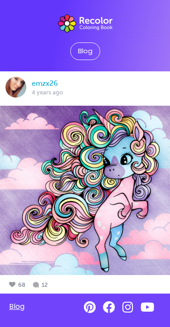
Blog (85, 51)
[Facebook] (109, 307)
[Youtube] (147, 307)
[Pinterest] (90, 307)
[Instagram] (127, 307)
